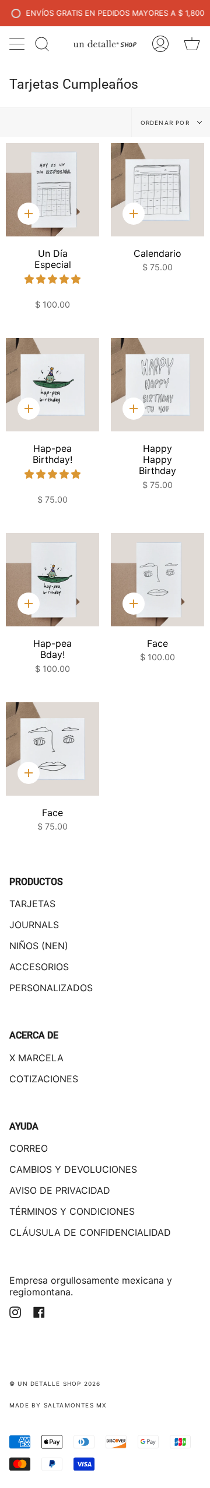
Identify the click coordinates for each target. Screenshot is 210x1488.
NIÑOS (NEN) (38, 946)
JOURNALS (34, 925)
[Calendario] (157, 189)
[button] (52, 279)
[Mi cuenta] (160, 43)
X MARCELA (36, 1058)
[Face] (157, 579)
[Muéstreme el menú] (18, 44)
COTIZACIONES (43, 1079)
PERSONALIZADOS (51, 988)
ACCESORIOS (39, 967)
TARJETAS (32, 903)
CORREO (28, 1148)
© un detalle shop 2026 (54, 1383)
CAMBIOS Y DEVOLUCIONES (73, 1169)
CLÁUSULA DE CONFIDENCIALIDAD (90, 1232)
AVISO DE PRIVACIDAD (59, 1190)
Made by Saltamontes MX (57, 1405)
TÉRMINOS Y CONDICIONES (72, 1211)
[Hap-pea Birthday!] (52, 384)
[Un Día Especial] (52, 189)
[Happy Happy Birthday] (157, 384)
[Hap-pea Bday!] (52, 579)
